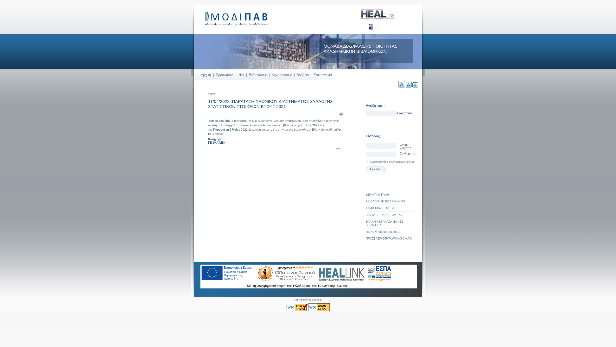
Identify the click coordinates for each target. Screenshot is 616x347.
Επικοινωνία (323, 75)
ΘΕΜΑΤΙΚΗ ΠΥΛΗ (377, 194)
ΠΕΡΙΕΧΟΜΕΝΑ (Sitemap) (383, 232)
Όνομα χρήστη (405, 146)
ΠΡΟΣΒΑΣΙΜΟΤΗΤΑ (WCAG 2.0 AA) (389, 238)
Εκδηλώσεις (258, 75)
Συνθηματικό (408, 155)
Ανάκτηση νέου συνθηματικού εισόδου (392, 161)
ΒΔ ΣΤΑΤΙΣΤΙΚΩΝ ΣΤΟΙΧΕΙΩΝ (385, 215)
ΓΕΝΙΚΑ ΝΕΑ (216, 142)
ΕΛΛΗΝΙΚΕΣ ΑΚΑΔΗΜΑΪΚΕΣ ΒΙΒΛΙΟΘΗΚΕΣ (384, 223)
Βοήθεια (303, 75)
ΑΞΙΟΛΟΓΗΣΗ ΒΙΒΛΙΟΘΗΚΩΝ (385, 201)
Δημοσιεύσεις (282, 75)
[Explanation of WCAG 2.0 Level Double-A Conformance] (319, 310)
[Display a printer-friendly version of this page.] (341, 113)
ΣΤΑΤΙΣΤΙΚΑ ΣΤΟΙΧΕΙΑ (380, 208)
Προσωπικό (225, 75)
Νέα (241, 75)
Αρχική (206, 75)
